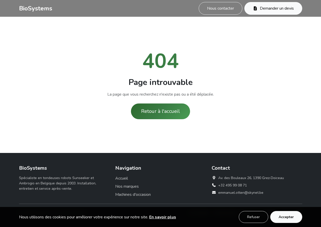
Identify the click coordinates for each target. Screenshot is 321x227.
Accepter (286, 217)
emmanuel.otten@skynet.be (240, 192)
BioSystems (35, 8)
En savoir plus (162, 217)
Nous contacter (220, 8)
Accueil (121, 178)
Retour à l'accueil (160, 111)
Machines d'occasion (133, 194)
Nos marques (127, 186)
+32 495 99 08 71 (232, 185)
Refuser (253, 217)
